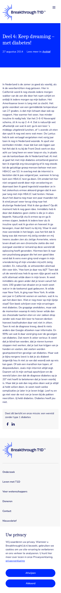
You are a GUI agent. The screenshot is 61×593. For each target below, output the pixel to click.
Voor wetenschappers (15, 491)
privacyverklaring (15, 561)
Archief (46, 51)
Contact (7, 511)
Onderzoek (9, 472)
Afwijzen (30, 573)
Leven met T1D (11, 482)
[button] (7, 424)
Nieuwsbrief (10, 521)
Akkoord (30, 583)
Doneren (7, 501)
